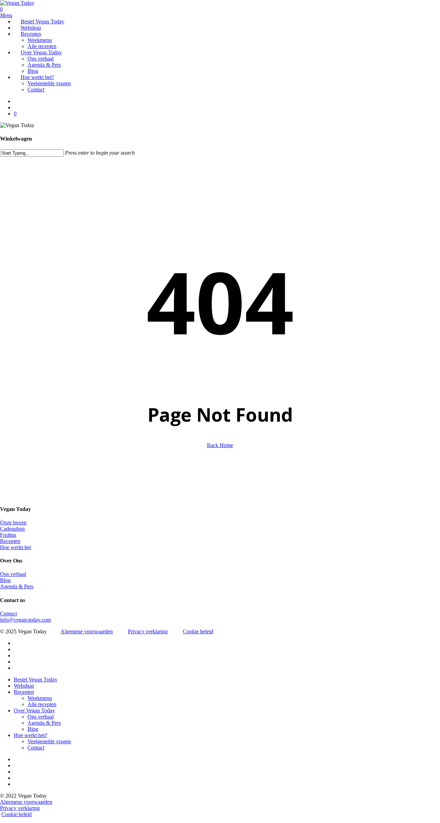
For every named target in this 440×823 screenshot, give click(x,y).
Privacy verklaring (148, 631)
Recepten (10, 541)
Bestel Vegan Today (35, 679)
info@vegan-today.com (25, 620)
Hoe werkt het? (30, 735)
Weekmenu (40, 698)
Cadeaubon (12, 529)
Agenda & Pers (16, 586)
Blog (5, 580)
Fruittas (8, 535)
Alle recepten (42, 704)
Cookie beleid (198, 631)
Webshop (24, 686)
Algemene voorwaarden (86, 631)
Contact (8, 613)
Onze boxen (13, 522)
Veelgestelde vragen (49, 741)
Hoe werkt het (15, 547)
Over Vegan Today (34, 710)
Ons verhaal (13, 574)
